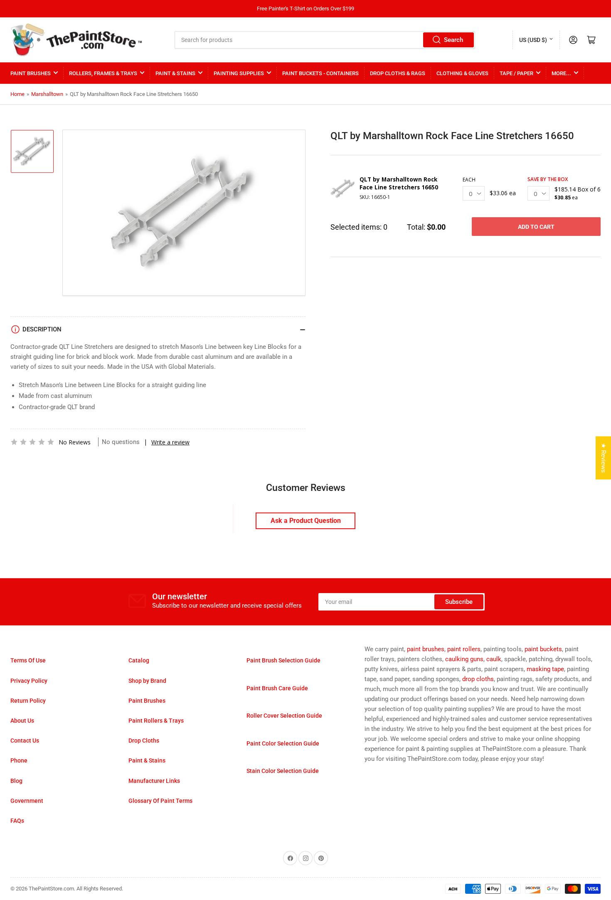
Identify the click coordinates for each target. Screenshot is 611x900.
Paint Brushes (30, 73)
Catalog (138, 660)
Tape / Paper (516, 73)
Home (17, 94)
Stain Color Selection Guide (282, 771)
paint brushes (425, 649)
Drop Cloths (143, 740)
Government (26, 800)
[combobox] (325, 40)
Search (453, 40)
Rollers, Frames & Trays (103, 73)
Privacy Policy (28, 680)
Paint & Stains (175, 73)
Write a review (170, 442)
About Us (22, 720)
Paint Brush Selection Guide (283, 660)
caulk (493, 659)
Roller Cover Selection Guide (284, 715)
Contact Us (24, 740)
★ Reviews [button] (603, 458)
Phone (18, 760)
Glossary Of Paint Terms (160, 800)
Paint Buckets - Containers (320, 73)
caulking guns (464, 659)
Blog (16, 780)
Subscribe (459, 602)
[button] (32, 442)
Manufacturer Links (154, 780)
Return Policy (28, 700)
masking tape (545, 669)
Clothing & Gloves (462, 73)
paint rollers (463, 649)
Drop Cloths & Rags (397, 73)
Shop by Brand (147, 680)
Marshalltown (47, 94)
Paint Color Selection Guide (282, 743)
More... (561, 73)
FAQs (17, 820)
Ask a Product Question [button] (306, 521)
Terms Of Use (28, 660)
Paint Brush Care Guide (277, 688)
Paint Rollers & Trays (156, 720)
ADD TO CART (536, 226)
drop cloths (478, 679)
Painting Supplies (239, 73)
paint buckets (543, 649)
